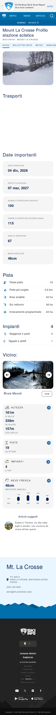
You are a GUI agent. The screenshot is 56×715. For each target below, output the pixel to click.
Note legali (28, 666)
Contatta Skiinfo (28, 653)
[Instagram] (33, 691)
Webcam (51, 45)
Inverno (21, 22)
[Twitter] (25, 691)
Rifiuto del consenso (28, 682)
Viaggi (26, 15)
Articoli (40, 15)
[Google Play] (21, 698)
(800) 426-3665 (14, 587)
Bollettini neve (22, 45)
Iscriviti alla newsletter (28, 662)
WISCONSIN (9, 39)
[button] (51, 16)
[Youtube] (17, 691)
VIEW (47, 394)
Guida (6, 45)
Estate (32, 22)
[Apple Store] (37, 698)
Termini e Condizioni (28, 672)
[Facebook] (41, 691)
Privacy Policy (28, 669)
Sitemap (28, 676)
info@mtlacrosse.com (19, 592)
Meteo (13, 15)
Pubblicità (28, 657)
